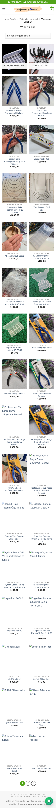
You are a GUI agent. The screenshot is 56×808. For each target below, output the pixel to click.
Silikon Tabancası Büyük (42, 723)
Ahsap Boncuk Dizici (14, 256)
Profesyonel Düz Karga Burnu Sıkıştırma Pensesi (41, 490)
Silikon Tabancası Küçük (14, 769)
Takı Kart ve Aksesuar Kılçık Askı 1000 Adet (14, 303)
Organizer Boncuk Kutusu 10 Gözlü (14, 348)
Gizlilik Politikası (38, 795)
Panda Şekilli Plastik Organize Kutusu (42, 303)
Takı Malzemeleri (29, 19)
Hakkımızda (30, 797)
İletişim (42, 797)
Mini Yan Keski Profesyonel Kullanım (14, 489)
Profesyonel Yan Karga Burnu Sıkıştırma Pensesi (14, 442)
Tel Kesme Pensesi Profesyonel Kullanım (14, 111)
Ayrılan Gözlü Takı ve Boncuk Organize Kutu (14, 586)
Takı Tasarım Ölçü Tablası (41, 208)
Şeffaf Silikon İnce (41, 679)
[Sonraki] (33, 783)
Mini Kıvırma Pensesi (41, 768)
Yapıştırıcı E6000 (14, 630)
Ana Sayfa (10, 19)
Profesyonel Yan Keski (41, 348)
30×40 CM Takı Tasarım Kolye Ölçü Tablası (14, 209)
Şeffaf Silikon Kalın (14, 722)
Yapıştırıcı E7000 (41, 159)
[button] (4, 9)
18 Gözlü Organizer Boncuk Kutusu (41, 257)
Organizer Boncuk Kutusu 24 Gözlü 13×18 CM (41, 538)
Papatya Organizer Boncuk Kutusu (41, 586)
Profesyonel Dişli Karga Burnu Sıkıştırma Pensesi (41, 442)
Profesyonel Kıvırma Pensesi (41, 394)
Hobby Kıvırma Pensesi (14, 393)
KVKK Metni (16, 797)
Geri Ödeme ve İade (17, 795)
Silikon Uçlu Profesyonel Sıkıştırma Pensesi (41, 113)
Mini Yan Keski (14, 679)
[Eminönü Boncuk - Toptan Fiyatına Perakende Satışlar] (28, 9)
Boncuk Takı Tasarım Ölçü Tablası (14, 537)
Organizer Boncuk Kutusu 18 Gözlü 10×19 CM (41, 633)
